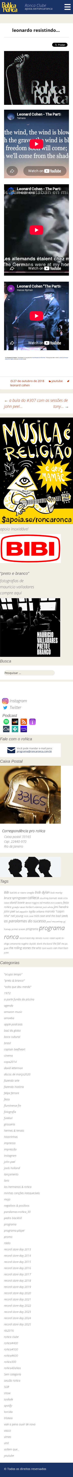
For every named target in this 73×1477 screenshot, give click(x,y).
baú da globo (12, 1030)
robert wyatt (55, 938)
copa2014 (10, 1062)
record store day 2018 (17, 1280)
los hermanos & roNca (17, 1187)
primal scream (18, 929)
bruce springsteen (15, 898)
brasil (7, 1043)
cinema (8, 1055)
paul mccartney (55, 921)
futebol (8, 1118)
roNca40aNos (12, 1368)
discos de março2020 (17, 1074)
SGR (6, 1387)
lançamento (11, 1174)
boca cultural (12, 1037)
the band (47, 943)
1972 (7, 993)
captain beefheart (14, 1049)
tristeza (8, 1418)
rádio (7, 1243)
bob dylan (42, 892)
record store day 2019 (17, 1287)
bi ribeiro (22, 892)
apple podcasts (13, 1024)
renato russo (42, 938)
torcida (8, 1412)
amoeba (9, 1018)
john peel (9, 911)
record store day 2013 (17, 1249)
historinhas (11, 1137)
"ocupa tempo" (13, 974)
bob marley (56, 892)
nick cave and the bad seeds (51, 916)
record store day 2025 (17, 1324)
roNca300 (10, 1362)
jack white (48, 907)
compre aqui (11, 593)
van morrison (60, 948)
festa (7, 1099)
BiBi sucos (10, 892)
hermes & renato (14, 1130)
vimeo (7, 1437)
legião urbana (36, 911)
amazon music (13, 1012)
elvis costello (56, 902)
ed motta (45, 902)
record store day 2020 (17, 1293)
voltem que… (11, 1449)
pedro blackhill (13, 1218)
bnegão (30, 892)
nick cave (28, 916)
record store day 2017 (17, 1274)
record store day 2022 (17, 1305)
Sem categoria (12, 1374)
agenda (8, 1005)
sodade (8, 1399)
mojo (7, 1199)
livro (6, 1180)
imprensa (9, 1143)
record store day (27, 938)
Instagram (18, 700)
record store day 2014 (17, 1255)
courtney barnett (48, 898)
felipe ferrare (11, 1093)
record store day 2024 (17, 1318)
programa (32, 929)
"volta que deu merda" (17, 987)
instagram (10, 1155)
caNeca (33, 897)
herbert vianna (34, 907)
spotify (8, 1405)
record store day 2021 (17, 1299)
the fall (57, 943)
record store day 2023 (17, 1312)
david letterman (13, 1068)
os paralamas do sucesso (25, 920)
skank (39, 943)
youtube (57, 381)
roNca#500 (11, 1349)
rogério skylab (28, 943)
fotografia (10, 1112)
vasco (7, 1430)
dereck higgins (32, 902)
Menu (67, 7)
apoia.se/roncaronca (39, 8)
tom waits (47, 948)
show (7, 1393)
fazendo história (14, 1087)
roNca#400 (11, 1343)
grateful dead (18, 907)
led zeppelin (22, 911)
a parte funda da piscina (19, 999)
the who (36, 948)
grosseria (9, 1124)
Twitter (15, 707)
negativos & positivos (16, 1205)
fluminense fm (12, 1105)
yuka (6, 952)
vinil (6, 1443)
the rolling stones (20, 948)
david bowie (17, 902)
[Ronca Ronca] (9, 7)
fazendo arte (11, 1080)
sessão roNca (12, 1380)
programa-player (14, 1230)
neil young (17, 916)
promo (8, 1237)
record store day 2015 (17, 1262)
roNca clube (11, 1337)
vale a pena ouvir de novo (19, 1424)
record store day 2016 (17, 1268)
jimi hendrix (61, 907)
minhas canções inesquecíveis (22, 1193)
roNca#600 (11, 1355)
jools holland (12, 1168)
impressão (10, 1149)
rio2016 (9, 1330)
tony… (61, 406)
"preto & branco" (14, 980)
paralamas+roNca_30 (17, 1212)
